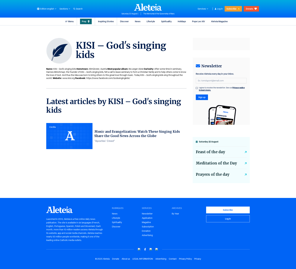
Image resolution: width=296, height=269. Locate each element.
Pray (84, 21)
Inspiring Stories (106, 21)
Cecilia (52, 127)
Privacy (197, 258)
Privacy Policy (185, 258)
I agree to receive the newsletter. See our (222, 88)
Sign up (202, 97)
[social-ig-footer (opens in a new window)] (156, 249)
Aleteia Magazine (219, 21)
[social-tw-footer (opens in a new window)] (151, 249)
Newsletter (147, 213)
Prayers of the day (212, 174)
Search (79, 8)
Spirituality (166, 21)
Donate (249, 8)
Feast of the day (210, 152)
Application (147, 218)
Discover (124, 21)
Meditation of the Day (216, 163)
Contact (173, 258)
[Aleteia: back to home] (148, 7)
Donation (146, 231)
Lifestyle (151, 21)
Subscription (148, 226)
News (137, 21)
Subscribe (231, 8)
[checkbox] (197, 88)
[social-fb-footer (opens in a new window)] (145, 249)
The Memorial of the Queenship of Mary (159, 13)
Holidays (182, 21)
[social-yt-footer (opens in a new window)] (139, 249)
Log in (220, 8)
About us (126, 258)
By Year (175, 213)
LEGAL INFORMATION (142, 258)
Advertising (147, 235)
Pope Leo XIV (198, 21)
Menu (71, 21)
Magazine (146, 222)
